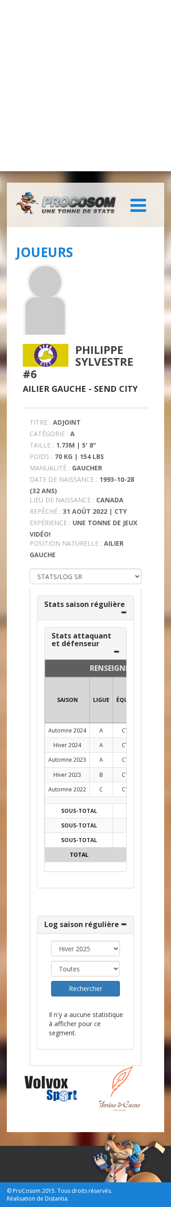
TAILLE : (42, 445)
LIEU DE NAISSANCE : (62, 499)
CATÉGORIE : (49, 433)
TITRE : (40, 422)
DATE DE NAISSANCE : (63, 479)
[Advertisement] (85, 85)
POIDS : (41, 456)
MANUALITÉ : (50, 468)
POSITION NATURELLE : (66, 543)
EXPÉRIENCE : (50, 522)
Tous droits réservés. (84, 1191)
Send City (116, 388)
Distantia (56, 1198)
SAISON (67, 700)
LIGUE (101, 700)
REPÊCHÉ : (45, 511)
